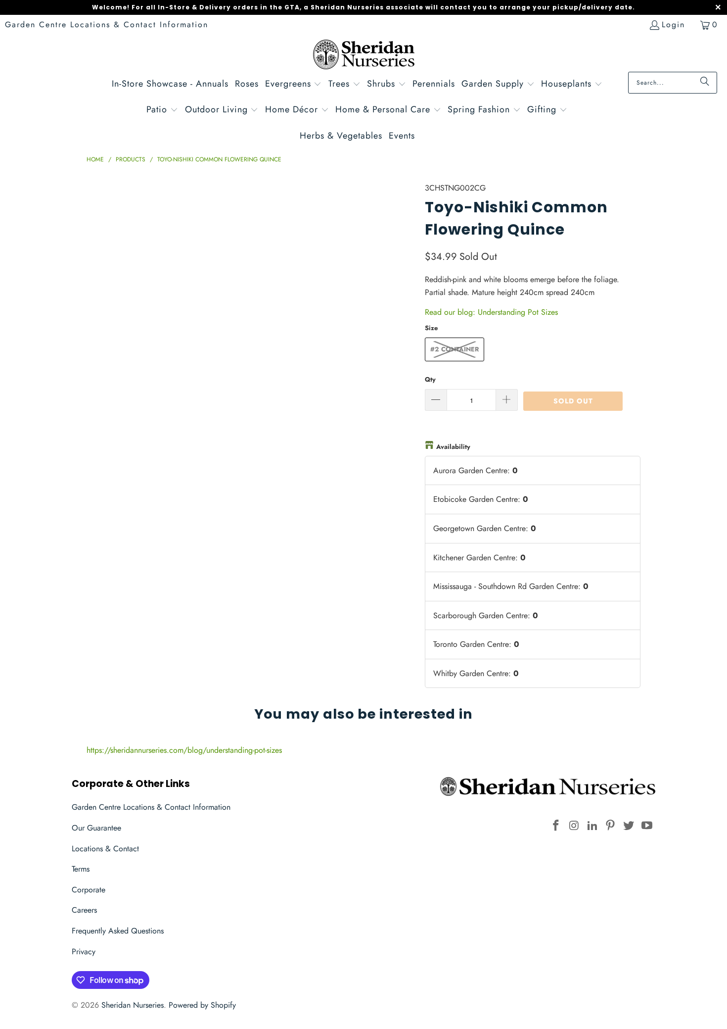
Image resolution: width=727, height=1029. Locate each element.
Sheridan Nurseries (132, 1005)
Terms (81, 869)
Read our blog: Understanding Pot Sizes (491, 312)
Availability (453, 446)
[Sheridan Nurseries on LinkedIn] (592, 826)
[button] (293, 85)
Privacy (83, 951)
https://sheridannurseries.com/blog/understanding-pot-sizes (184, 750)
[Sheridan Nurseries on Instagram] (574, 826)
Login (673, 24)
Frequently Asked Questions (118, 930)
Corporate (88, 889)
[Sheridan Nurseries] (363, 56)
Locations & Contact (105, 848)
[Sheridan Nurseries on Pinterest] (610, 826)
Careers (84, 910)
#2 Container (454, 349)
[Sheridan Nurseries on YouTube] (646, 826)
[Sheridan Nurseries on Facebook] (556, 826)
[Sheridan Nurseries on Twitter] (629, 826)
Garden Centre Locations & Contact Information (106, 24)
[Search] (704, 83)
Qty (430, 379)
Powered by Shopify (202, 1005)
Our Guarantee (96, 827)
